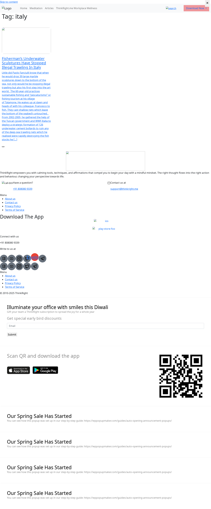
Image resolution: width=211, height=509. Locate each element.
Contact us (11, 202)
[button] (105, 195)
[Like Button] (3, 146)
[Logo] (6, 8)
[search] (171, 8)
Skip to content (9, 2)
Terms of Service (14, 210)
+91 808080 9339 (22, 189)
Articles (49, 8)
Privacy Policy (13, 206)
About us (10, 198)
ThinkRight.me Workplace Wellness (76, 8)
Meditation (36, 8)
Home (23, 8)
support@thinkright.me (124, 189)
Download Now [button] (195, 8)
